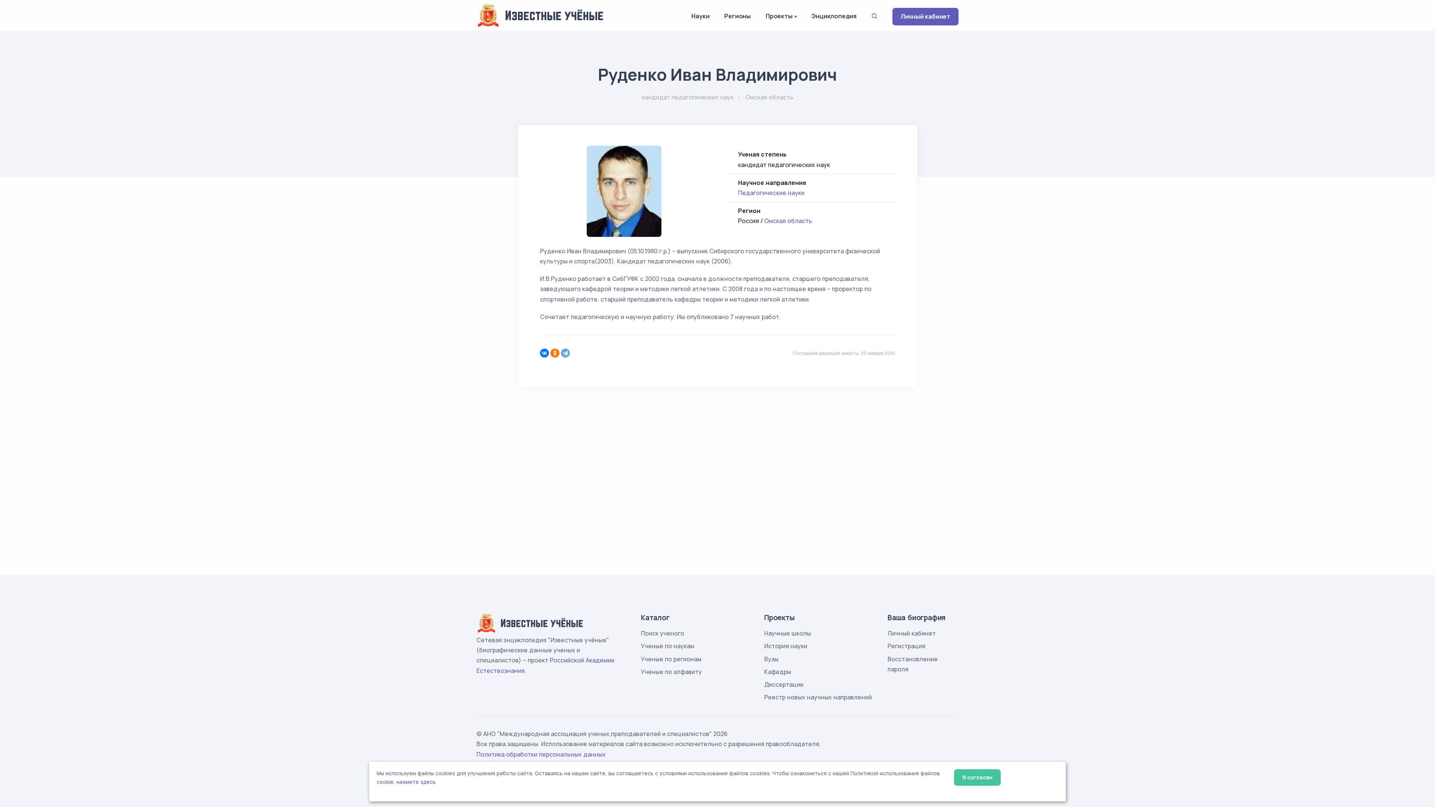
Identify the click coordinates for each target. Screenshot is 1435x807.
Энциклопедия (834, 16)
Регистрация (906, 646)
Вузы (771, 659)
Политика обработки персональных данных (541, 754)
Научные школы (787, 633)
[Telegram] (565, 353)
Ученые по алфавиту (671, 672)
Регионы (737, 16)
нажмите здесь (416, 782)
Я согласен (977, 777)
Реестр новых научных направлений (818, 697)
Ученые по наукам (667, 646)
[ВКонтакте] (544, 353)
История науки (785, 646)
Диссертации (783, 684)
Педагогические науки (771, 193)
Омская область (788, 221)
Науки (700, 16)
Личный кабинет (925, 16)
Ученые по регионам (671, 659)
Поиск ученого (662, 633)
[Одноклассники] (554, 353)
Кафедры (777, 672)
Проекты (779, 16)
